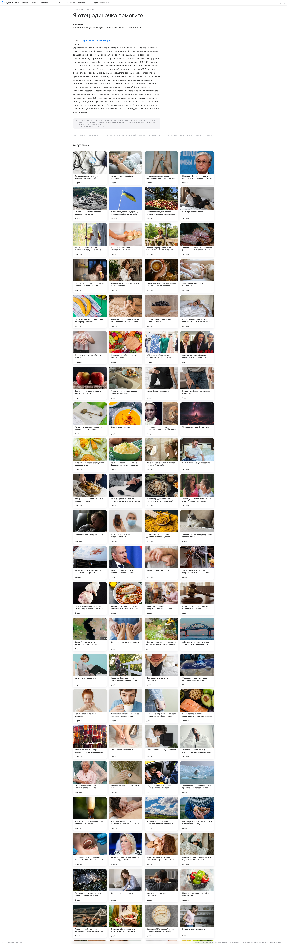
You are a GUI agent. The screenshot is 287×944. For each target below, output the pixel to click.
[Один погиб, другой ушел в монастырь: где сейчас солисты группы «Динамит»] (197, 347)
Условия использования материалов (215, 942)
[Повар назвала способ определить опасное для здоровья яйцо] (125, 240)
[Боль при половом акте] (197, 204)
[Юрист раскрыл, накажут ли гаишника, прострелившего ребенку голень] (197, 598)
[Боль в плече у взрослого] (125, 885)
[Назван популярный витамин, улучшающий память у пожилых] (161, 240)
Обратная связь (234, 942)
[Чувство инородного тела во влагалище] (197, 276)
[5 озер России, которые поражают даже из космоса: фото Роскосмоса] (90, 634)
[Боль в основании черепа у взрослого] (161, 885)
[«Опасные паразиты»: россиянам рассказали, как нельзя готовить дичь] (197, 240)
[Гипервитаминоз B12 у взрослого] (90, 527)
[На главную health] (12, 2)
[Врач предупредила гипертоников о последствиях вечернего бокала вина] (161, 598)
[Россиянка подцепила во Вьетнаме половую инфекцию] (90, 240)
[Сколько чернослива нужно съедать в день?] (161, 311)
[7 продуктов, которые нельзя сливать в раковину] (125, 383)
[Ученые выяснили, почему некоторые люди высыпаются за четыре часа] (197, 742)
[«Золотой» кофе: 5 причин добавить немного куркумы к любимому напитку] (161, 527)
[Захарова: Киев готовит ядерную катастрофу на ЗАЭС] (125, 849)
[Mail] (3, 2)
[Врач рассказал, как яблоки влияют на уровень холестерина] (161, 204)
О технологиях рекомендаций (251, 942)
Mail (3, 942)
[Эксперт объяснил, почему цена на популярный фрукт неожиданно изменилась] (90, 311)
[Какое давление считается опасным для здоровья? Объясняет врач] (90, 168)
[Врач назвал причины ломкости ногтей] (125, 778)
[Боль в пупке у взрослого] (197, 921)
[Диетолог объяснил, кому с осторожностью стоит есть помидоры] (125, 921)
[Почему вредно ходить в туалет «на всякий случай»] (161, 455)
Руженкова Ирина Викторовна (98, 40)
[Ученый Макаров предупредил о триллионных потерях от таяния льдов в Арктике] (197, 778)
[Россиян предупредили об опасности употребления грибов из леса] (161, 491)
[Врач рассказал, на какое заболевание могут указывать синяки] (161, 168)
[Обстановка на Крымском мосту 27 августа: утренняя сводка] (197, 634)
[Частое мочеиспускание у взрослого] (161, 670)
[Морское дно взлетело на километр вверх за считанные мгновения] (161, 814)
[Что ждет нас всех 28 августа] (197, 419)
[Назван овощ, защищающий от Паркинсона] (197, 885)
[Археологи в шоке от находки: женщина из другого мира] (90, 419)
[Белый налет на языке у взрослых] (90, 706)
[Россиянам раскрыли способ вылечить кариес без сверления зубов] (90, 849)
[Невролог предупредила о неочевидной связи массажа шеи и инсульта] (125, 814)
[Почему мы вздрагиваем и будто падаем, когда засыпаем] (197, 849)
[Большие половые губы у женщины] (125, 168)
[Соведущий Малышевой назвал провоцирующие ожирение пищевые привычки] (161, 921)
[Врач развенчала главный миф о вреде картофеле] (90, 491)
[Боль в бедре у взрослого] (161, 383)
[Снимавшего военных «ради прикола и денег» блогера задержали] (197, 670)
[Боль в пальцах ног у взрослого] (125, 634)
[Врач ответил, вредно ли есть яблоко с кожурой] (90, 383)
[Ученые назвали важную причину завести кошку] (197, 527)
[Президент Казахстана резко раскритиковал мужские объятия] (197, 168)
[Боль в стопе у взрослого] (125, 742)
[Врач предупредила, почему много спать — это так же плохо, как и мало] (197, 311)
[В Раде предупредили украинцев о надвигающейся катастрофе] (125, 204)
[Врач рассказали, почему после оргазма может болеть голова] (125, 311)
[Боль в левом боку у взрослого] (197, 455)
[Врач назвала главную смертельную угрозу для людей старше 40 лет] (197, 706)
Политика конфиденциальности (272, 942)
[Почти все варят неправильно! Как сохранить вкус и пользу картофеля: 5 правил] (125, 455)
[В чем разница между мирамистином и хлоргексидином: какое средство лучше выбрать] (125, 527)
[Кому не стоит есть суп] (125, 419)
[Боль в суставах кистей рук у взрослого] (90, 347)
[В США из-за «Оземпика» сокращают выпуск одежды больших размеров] (161, 347)
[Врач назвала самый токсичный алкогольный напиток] (90, 814)
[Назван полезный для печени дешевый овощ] (125, 347)
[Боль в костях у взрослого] (161, 563)
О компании (10, 942)
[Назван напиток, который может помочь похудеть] (125, 276)
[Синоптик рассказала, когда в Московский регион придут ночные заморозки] (90, 885)
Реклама (19, 942)
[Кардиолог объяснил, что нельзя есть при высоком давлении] (161, 276)
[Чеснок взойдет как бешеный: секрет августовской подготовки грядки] (90, 598)
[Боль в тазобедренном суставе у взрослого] (197, 383)
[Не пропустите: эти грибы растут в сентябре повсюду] (197, 814)
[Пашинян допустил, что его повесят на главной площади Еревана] (125, 563)
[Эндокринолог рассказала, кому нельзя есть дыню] (90, 455)
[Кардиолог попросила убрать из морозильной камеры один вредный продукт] (90, 276)
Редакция (198, 942)
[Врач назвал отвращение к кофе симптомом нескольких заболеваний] (125, 706)
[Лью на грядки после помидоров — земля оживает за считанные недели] (161, 634)
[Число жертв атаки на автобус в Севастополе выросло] (90, 563)
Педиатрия (90, 9)
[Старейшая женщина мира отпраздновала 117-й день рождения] (90, 778)
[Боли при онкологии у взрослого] (161, 742)
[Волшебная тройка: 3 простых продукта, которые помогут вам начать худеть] (125, 598)
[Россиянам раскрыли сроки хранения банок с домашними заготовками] (90, 742)
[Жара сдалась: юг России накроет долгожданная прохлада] (197, 563)
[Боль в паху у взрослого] (90, 670)
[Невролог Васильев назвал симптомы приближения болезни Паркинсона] (125, 670)
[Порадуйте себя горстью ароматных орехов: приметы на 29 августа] (90, 921)
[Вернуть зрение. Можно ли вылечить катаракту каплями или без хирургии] (161, 849)
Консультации (78, 9)
